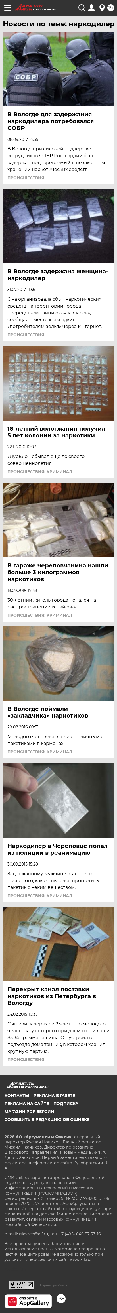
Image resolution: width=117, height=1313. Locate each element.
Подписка (65, 1103)
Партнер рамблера (53, 1285)
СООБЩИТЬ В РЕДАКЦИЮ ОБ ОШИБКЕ (47, 1119)
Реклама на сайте (27, 1103)
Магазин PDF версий (29, 1111)
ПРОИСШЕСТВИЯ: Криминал (39, 472)
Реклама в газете (54, 1095)
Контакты (17, 1095)
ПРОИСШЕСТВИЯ (25, 178)
